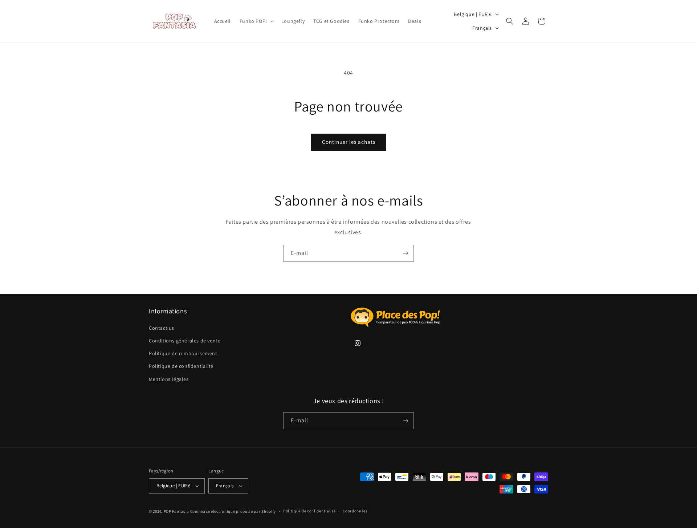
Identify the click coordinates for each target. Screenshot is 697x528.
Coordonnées (355, 510)
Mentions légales (169, 379)
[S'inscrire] (405, 253)
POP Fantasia (176, 511)
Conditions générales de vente (184, 340)
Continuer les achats (348, 141)
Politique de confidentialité (181, 366)
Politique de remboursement (183, 353)
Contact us (161, 328)
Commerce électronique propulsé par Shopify (233, 511)
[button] (256, 21)
